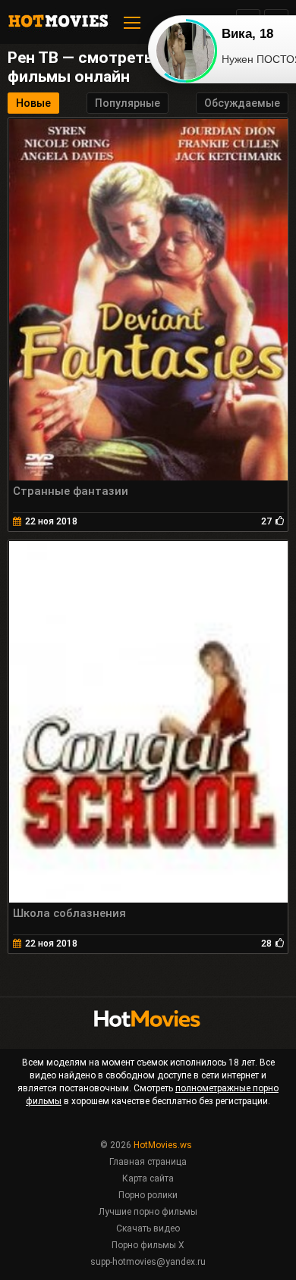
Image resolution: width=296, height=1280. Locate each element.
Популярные (127, 103)
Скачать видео (148, 1228)
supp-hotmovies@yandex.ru (148, 1262)
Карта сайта (148, 1178)
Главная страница (148, 1161)
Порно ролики (148, 1195)
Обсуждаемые (242, 103)
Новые (33, 103)
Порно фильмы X (148, 1245)
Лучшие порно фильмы (148, 1211)
